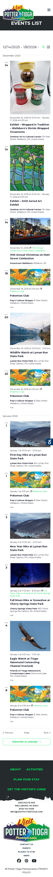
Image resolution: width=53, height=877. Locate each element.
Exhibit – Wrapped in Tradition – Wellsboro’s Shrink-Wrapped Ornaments (29, 128)
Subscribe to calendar (25, 741)
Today (26, 733)
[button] (48, 10)
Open (49, 442)
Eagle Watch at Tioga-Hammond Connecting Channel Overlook (24, 662)
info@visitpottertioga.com (26, 812)
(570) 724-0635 (26, 809)
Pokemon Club (19, 295)
